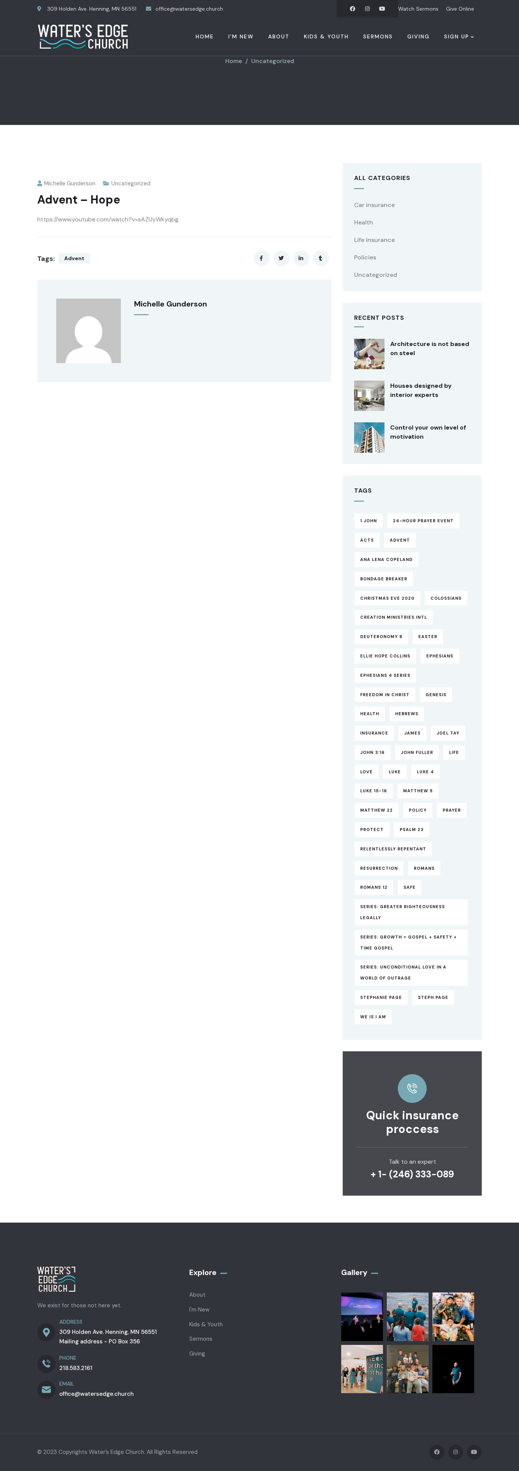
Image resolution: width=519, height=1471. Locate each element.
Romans (424, 868)
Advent (74, 258)
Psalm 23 (412, 829)
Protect (372, 829)
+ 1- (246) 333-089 (412, 1174)
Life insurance (374, 240)
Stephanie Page (381, 997)
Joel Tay (448, 733)
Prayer (452, 810)
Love (366, 771)
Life (454, 752)
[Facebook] (352, 8)
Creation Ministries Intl (393, 617)
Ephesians (439, 656)
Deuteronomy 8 (381, 636)
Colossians (446, 598)
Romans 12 (374, 887)
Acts (367, 540)
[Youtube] (382, 8)
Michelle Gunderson (69, 183)
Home (233, 61)
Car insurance (374, 205)
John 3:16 (372, 752)
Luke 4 (425, 771)
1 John (368, 520)
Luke (395, 771)
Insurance (374, 733)
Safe (409, 887)
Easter (427, 636)
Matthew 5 (418, 790)
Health (363, 222)
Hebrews (406, 713)
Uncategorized (272, 61)
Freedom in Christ (385, 694)
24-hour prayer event (423, 520)
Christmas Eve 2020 (387, 598)
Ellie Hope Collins (385, 656)
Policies (365, 257)
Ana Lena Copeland (386, 559)
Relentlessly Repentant (393, 849)
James (412, 733)
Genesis (436, 694)
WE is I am (373, 1016)
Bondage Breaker (383, 578)
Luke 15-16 (373, 790)
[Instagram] (367, 8)
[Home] (83, 36)
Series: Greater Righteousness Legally (402, 912)
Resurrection (379, 868)
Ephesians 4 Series (385, 675)
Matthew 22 (376, 810)
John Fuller (417, 752)
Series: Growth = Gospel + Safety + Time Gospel (408, 942)
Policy (418, 810)
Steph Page (433, 997)
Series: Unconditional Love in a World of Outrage (403, 972)
